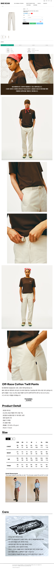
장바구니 (33, 23)
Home (2, 6)
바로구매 (26, 23)
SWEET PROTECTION (30, 3)
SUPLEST (45, 3)
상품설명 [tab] (7, 45)
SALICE (39, 3)
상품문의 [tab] (33, 45)
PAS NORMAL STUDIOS (18, 3)
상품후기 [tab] (20, 45)
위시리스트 (39, 23)
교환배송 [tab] (46, 45)
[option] (11, 21)
